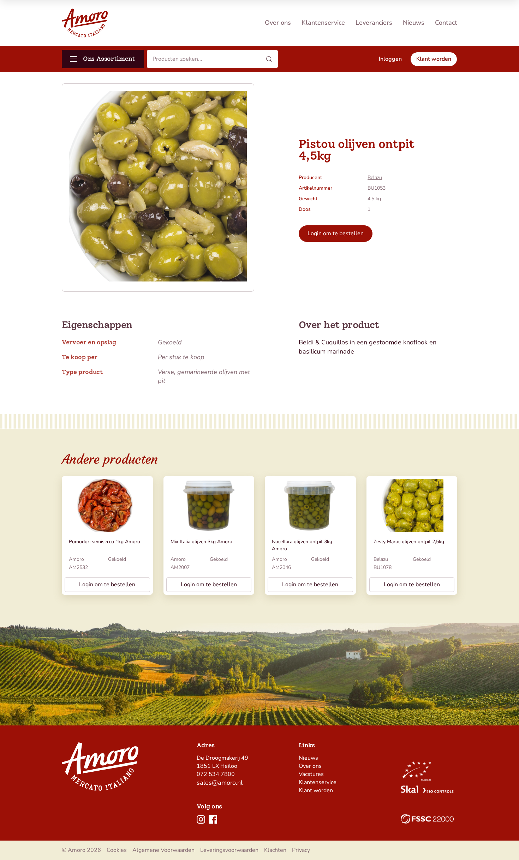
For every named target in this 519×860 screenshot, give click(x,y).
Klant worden (316, 790)
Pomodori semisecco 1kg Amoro (104, 541)
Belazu (375, 177)
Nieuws (413, 22)
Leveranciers (374, 22)
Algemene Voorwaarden (163, 850)
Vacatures (311, 774)
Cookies (117, 850)
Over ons (278, 22)
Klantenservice (323, 22)
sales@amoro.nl (220, 782)
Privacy (301, 850)
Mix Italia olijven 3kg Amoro (201, 541)
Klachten (275, 850)
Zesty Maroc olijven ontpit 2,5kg (409, 541)
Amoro (76, 559)
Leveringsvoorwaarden (229, 850)
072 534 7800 (216, 774)
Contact (446, 22)
